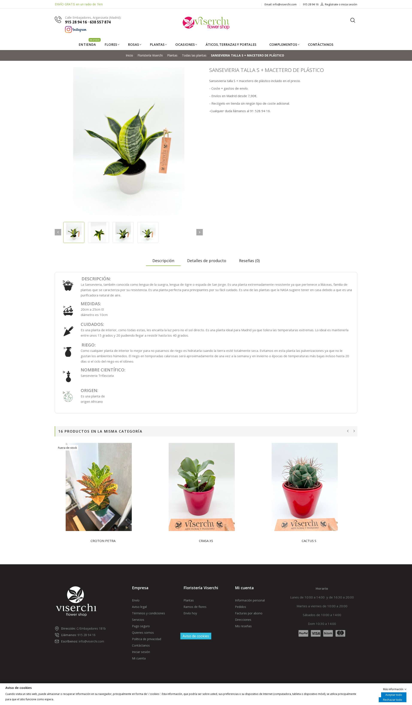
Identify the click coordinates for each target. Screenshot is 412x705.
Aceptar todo (393, 694)
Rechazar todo (392, 699)
